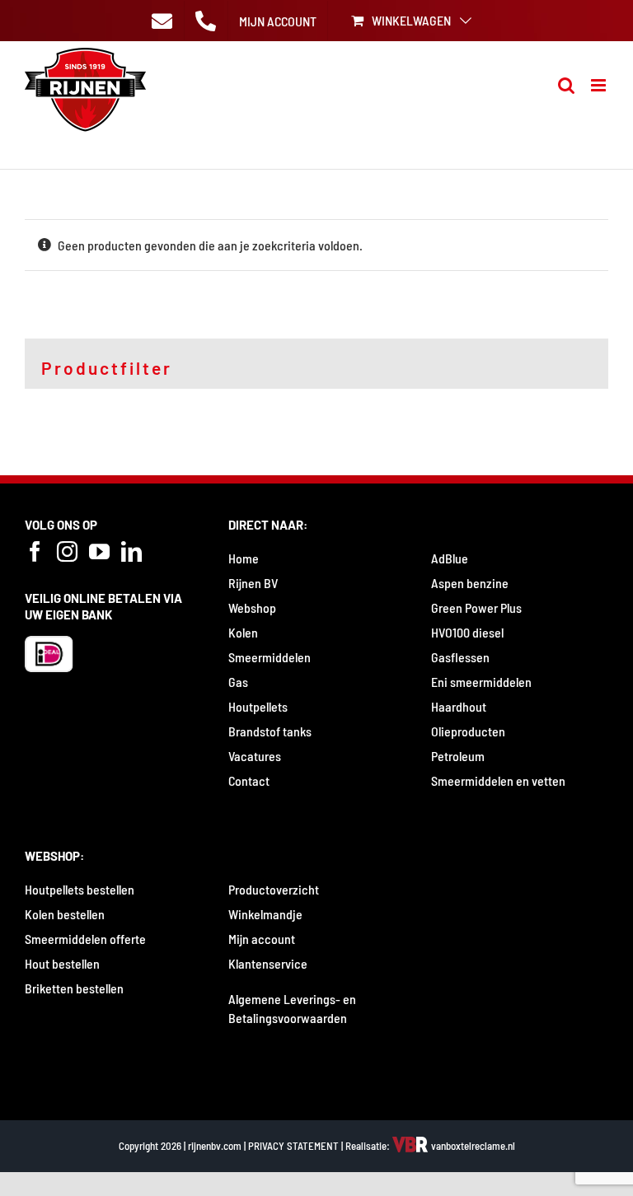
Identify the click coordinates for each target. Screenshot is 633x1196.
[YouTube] (99, 551)
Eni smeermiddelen (481, 681)
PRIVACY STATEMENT (293, 1145)
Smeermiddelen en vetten (498, 780)
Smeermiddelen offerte (85, 938)
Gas (238, 681)
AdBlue (449, 558)
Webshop (252, 607)
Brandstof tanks (270, 731)
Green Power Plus (476, 607)
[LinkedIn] (131, 551)
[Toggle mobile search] (566, 85)
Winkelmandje (265, 914)
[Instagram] (67, 551)
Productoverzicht (273, 889)
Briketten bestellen (74, 988)
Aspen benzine (470, 583)
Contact (249, 780)
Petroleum (458, 756)
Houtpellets (258, 706)
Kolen (243, 632)
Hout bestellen (62, 963)
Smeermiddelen (269, 657)
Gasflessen (460, 657)
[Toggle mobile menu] (599, 85)
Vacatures (254, 756)
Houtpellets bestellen (79, 889)
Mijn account (261, 938)
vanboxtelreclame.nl (472, 1145)
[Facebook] (35, 551)
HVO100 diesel (467, 632)
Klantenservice (267, 963)
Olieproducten (468, 731)
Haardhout (458, 706)
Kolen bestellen (65, 914)
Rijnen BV (253, 583)
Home (243, 558)
